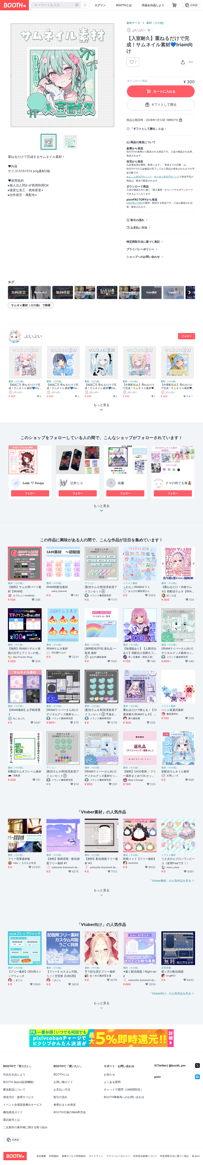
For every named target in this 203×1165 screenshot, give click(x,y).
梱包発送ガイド (13, 1112)
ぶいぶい (33, 336)
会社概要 (41, 1156)
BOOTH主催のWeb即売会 (70, 1112)
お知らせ (109, 1074)
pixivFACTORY (134, 202)
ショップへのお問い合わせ (143, 256)
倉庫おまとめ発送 (65, 1104)
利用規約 (54, 1156)
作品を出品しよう (153, 5)
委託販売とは (11, 1119)
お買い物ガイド (63, 1082)
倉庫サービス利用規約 (74, 1156)
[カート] (149, 30)
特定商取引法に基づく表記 (143, 241)
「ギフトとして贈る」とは (147, 128)
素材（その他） (156, 22)
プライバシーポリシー (140, 249)
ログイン (100, 5)
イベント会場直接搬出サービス (22, 1104)
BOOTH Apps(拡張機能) (18, 1082)
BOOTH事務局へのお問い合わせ (124, 1097)
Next (114, 75)
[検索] (76, 5)
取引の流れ (137, 220)
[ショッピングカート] (174, 5)
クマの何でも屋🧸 (178, 483)
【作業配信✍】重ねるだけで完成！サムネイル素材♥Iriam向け (139, 386)
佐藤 (121, 483)
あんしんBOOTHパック (139, 176)
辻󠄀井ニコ (76, 483)
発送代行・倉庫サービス (18, 1097)
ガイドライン (96, 1156)
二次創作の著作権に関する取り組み (25, 1127)
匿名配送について (14, 1089)
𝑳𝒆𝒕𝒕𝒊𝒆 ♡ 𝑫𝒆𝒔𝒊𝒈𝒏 (33, 483)
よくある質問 (112, 1082)
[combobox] (56, 5)
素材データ (133, 22)
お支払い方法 (138, 227)
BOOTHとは (124, 5)
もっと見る (101, 506)
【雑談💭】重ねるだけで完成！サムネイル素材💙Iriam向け (25, 386)
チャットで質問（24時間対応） (123, 1089)
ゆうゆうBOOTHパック (166, 176)
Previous (11, 75)
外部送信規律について (145, 1156)
